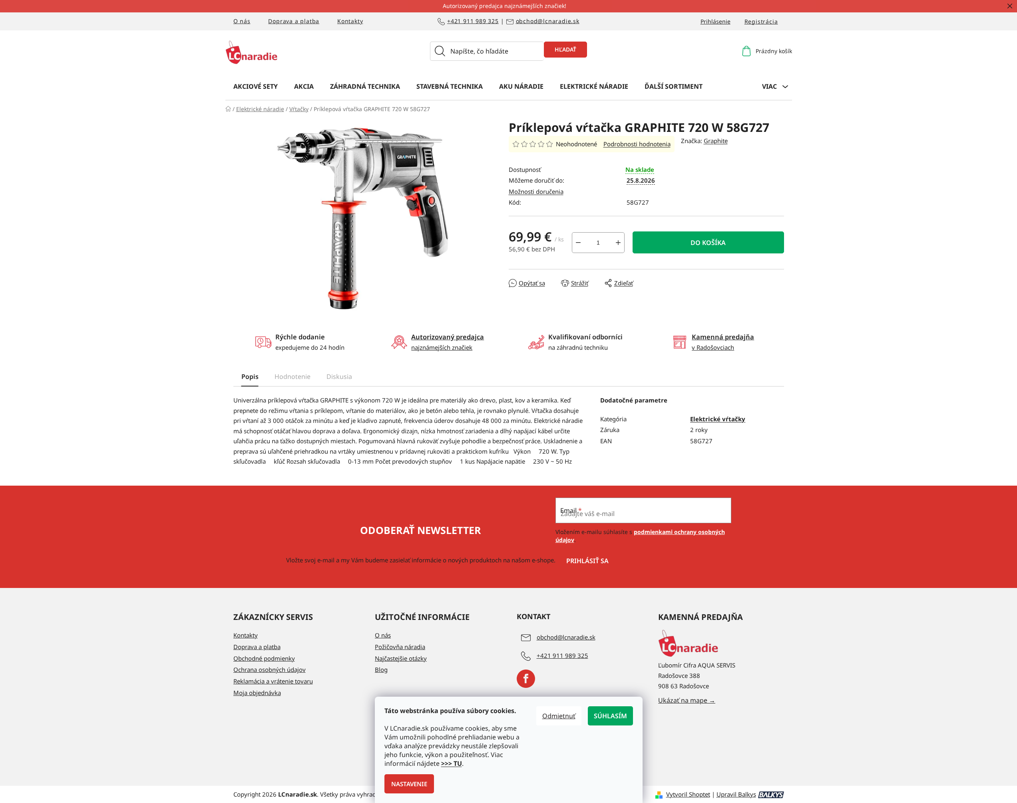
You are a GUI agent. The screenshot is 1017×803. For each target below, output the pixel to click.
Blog (381, 669)
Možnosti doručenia (536, 191)
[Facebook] (526, 678)
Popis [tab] (250, 376)
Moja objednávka (257, 693)
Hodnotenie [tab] (292, 376)
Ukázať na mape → (686, 700)
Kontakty (350, 21)
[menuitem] (255, 86)
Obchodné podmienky (264, 658)
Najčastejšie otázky (401, 658)
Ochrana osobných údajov (269, 669)
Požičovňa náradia (400, 647)
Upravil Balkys (736, 794)
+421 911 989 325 (473, 21)
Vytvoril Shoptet (688, 794)
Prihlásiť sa (587, 560)
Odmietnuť (558, 715)
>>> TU (451, 763)
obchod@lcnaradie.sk (547, 21)
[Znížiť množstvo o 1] (578, 243)
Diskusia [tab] (339, 376)
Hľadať (565, 49)
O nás (242, 21)
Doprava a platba (293, 21)
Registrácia (761, 21)
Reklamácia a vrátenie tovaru (273, 681)
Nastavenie (409, 784)
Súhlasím (610, 715)
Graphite (716, 141)
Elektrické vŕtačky (717, 419)
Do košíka (708, 242)
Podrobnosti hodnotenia (637, 144)
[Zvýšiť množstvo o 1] (618, 243)
